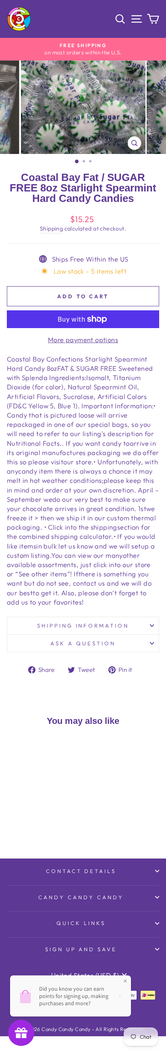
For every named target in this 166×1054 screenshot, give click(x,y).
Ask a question (83, 643)
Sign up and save (81, 949)
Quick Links (81, 923)
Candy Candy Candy (81, 897)
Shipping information (83, 625)
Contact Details (81, 871)
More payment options (83, 339)
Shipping (51, 228)
